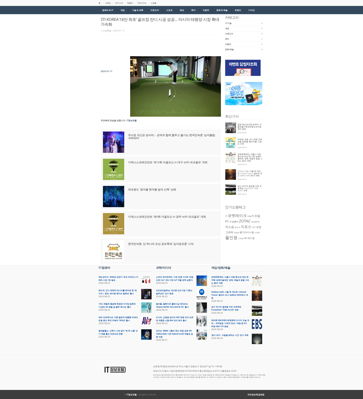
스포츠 (169, 10)
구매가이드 (141, 3)
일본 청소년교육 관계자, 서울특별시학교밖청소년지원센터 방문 (249, 126)
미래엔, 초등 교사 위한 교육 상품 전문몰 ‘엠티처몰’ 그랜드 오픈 (250, 141)
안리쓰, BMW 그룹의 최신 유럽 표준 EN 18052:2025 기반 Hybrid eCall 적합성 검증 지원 (174, 333)
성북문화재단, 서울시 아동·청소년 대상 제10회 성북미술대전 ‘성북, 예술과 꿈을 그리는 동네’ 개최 (250, 157)
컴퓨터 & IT (107, 10)
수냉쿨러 (234, 221)
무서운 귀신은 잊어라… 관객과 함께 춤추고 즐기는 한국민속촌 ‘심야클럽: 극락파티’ (172, 136)
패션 (182, 10)
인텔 (249, 216)
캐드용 (251, 238)
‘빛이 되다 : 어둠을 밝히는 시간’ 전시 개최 (229, 335)
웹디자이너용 (246, 232)
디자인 (251, 10)
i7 (226, 216)
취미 (193, 10)
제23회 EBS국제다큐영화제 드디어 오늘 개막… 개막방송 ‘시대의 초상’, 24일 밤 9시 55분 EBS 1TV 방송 (230, 323)
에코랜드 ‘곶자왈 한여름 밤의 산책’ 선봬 (152, 189)
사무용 (257, 232)
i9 (253, 216)
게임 (123, 10)
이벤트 (108, 3)
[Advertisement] (152, 44)
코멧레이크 (237, 215)
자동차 (206, 10)
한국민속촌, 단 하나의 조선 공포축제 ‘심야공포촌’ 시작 (161, 244)
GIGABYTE (255, 221)
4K (245, 238)
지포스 (246, 226)
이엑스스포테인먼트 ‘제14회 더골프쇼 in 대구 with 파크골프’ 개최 (167, 162)
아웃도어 (154, 10)
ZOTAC (245, 221)
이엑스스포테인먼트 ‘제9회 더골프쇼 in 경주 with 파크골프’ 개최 (167, 216)
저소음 (229, 227)
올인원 (231, 237)
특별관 (130, 3)
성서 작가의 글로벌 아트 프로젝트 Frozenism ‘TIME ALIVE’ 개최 (250, 188)
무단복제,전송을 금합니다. (113, 120)
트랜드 (238, 10)
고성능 (241, 238)
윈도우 (237, 227)
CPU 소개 (119, 3)
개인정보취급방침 (255, 394)
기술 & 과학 (137, 10)
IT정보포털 (131, 394)
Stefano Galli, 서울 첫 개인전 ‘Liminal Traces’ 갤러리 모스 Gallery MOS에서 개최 (250, 173)
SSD (253, 227)
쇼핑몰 (153, 3)
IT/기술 (228, 23)
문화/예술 (229, 49)
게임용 (236, 232)
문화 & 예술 (222, 10)
